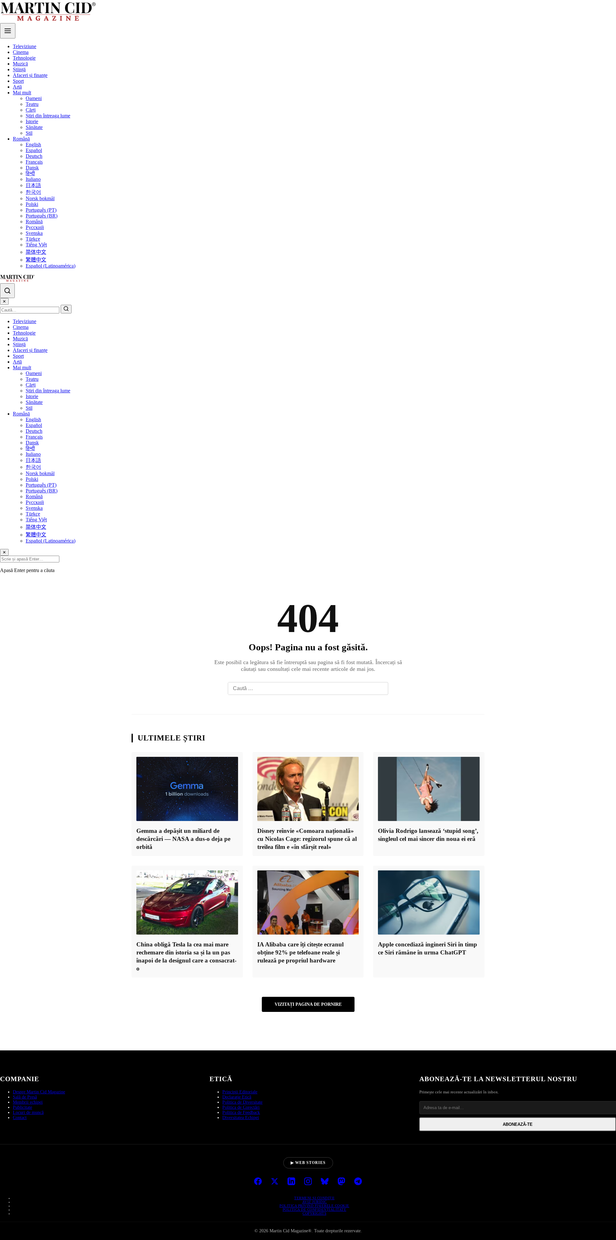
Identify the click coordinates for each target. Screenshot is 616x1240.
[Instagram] (308, 1181)
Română (21, 138)
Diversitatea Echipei (240, 1117)
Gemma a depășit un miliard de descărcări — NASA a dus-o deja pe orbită (183, 838)
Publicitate (22, 1107)
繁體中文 (36, 259)
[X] (274, 1181)
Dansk (32, 167)
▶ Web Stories (308, 1162)
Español (34, 150)
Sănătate (34, 127)
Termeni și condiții (314, 1198)
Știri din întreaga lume (48, 115)
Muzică (20, 63)
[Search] (7, 290)
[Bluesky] (325, 1181)
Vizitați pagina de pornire (308, 1004)
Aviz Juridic (314, 1202)
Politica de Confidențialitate (314, 1209)
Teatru (32, 104)
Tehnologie (24, 58)
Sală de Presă (25, 1097)
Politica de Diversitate (242, 1102)
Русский (35, 227)
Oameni (34, 98)
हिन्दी (30, 173)
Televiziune (24, 46)
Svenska (34, 233)
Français (34, 162)
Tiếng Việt (36, 244)
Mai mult (22, 92)
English (33, 144)
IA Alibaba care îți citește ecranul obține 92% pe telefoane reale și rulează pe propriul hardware (300, 952)
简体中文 (36, 252)
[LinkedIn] (291, 1181)
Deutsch (34, 156)
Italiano (33, 179)
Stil (29, 133)
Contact (20, 1117)
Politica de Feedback (241, 1112)
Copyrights (314, 1213)
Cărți (31, 110)
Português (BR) (41, 215)
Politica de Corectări (241, 1107)
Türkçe (33, 239)
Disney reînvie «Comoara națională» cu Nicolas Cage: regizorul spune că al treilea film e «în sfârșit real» (307, 838)
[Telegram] (358, 1181)
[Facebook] (258, 1181)
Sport (18, 81)
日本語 (33, 185)
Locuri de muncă (28, 1112)
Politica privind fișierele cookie (314, 1206)
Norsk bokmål (40, 198)
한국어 (33, 192)
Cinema (21, 52)
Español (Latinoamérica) (50, 266)
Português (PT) (41, 210)
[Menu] (7, 30)
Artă (17, 87)
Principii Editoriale (239, 1092)
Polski (32, 204)
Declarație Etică (236, 1097)
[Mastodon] (341, 1181)
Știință (19, 69)
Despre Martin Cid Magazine (39, 1092)
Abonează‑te (518, 1124)
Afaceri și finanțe (30, 75)
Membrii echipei (28, 1102)
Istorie (32, 121)
